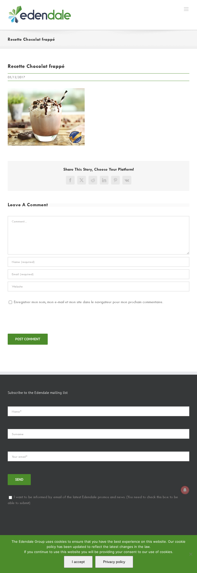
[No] (190, 554)
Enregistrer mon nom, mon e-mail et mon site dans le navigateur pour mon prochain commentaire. (88, 302)
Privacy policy (114, 562)
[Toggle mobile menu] (186, 9)
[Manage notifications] (185, 490)
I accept (78, 562)
